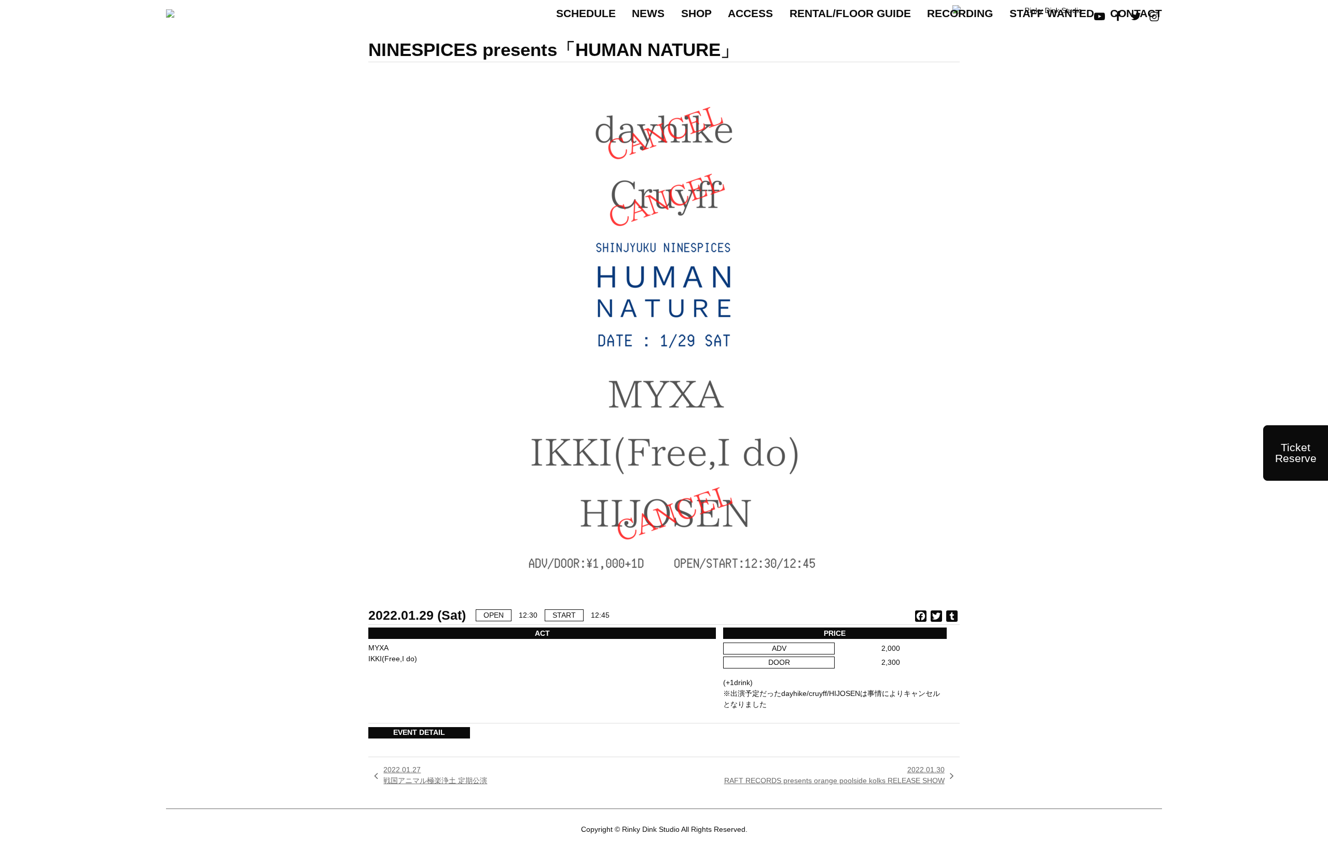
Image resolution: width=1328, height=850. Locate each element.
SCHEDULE (586, 13)
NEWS (648, 13)
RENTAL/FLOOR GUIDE (850, 13)
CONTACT (1136, 13)
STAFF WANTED (1051, 13)
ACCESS (750, 13)
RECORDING (960, 13)
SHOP (696, 13)
